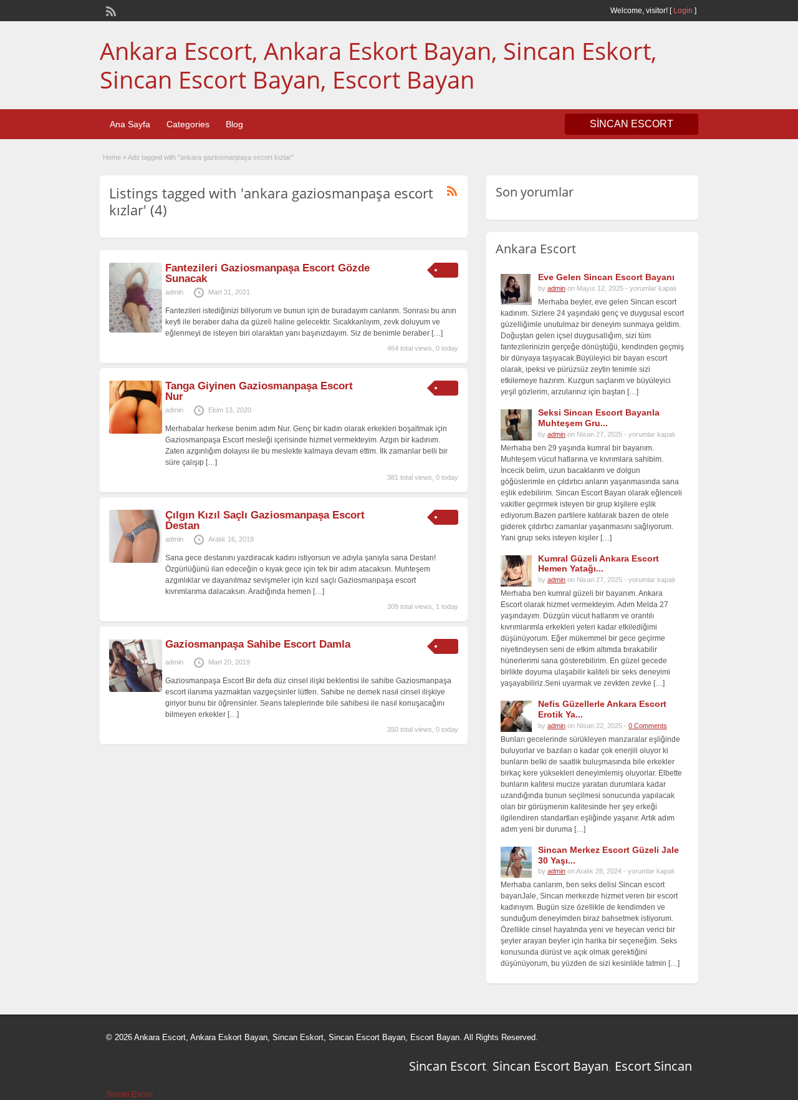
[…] (437, 333)
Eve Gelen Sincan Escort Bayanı (606, 277)
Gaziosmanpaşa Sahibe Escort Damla (257, 644)
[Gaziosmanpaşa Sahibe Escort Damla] (135, 689)
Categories (187, 124)
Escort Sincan (653, 1066)
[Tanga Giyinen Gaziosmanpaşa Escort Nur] (135, 431)
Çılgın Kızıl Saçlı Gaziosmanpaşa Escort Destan (265, 520)
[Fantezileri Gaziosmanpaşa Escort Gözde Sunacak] (135, 330)
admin (174, 292)
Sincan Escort (447, 1066)
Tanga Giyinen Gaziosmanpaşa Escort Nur (259, 391)
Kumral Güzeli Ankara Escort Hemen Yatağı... (598, 563)
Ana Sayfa (130, 124)
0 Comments (647, 725)
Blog (234, 124)
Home (112, 157)
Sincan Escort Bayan (550, 1066)
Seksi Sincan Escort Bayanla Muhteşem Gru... (599, 417)
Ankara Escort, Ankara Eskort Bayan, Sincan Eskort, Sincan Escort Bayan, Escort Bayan (378, 64)
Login (683, 10)
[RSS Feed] (110, 10)
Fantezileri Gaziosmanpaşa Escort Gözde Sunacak (267, 273)
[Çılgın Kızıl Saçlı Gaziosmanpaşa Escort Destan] (135, 560)
